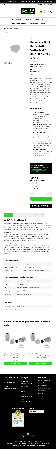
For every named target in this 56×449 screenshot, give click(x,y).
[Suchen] (44, 11)
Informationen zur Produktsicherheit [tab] (23, 214)
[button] (6, 63)
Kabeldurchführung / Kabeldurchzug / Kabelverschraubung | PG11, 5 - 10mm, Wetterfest (15, 356)
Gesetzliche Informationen (25, 378)
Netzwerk (19, 19)
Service (43, 23)
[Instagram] (28, 434)
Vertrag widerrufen (28, 436)
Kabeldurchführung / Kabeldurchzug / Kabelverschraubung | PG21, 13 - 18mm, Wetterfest (40, 356)
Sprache (31, 408)
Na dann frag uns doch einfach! (39, 170)
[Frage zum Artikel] (32, 74)
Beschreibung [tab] (8, 214)
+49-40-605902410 (9, 382)
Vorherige (7, 32)
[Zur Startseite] (28, 12)
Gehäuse (39, 71)
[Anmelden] (47, 11)
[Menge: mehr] (50, 194)
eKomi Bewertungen (18, 408)
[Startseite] (4, 28)
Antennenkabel (39, 19)
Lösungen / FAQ (41, 4)
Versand (43, 180)
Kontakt (50, 4)
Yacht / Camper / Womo (18, 23)
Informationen (42, 377)
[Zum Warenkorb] (51, 11)
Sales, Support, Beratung (11, 377)
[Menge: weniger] (32, 194)
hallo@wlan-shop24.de (10, 388)
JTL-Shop (22, 445)
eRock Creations (40, 445)
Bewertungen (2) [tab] (39, 214)
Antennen (28, 19)
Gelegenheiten (33, 23)
